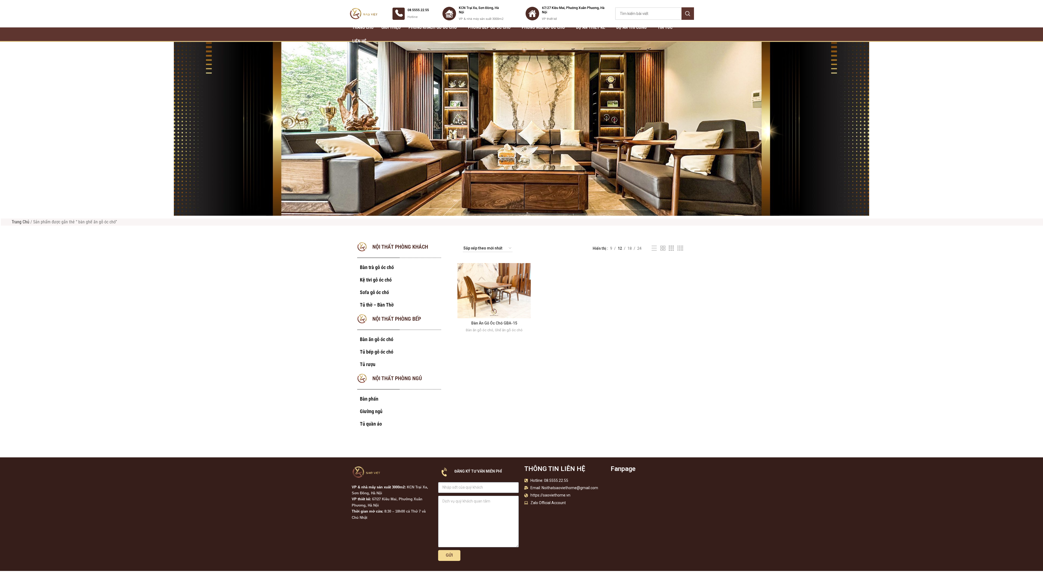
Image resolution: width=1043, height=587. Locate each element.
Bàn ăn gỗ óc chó (376, 339)
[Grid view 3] (671, 248)
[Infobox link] (410, 14)
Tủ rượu (367, 364)
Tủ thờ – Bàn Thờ (377, 305)
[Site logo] (364, 13)
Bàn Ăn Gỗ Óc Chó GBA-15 (494, 323)
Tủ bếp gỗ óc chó (376, 352)
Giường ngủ (371, 411)
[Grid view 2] (662, 248)
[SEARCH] (687, 13)
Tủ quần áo (371, 424)
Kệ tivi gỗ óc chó (376, 280)
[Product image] (494, 290)
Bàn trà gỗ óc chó (377, 267)
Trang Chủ (20, 221)
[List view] (654, 248)
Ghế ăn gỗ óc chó (509, 330)
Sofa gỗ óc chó (374, 292)
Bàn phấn (369, 399)
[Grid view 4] (680, 248)
